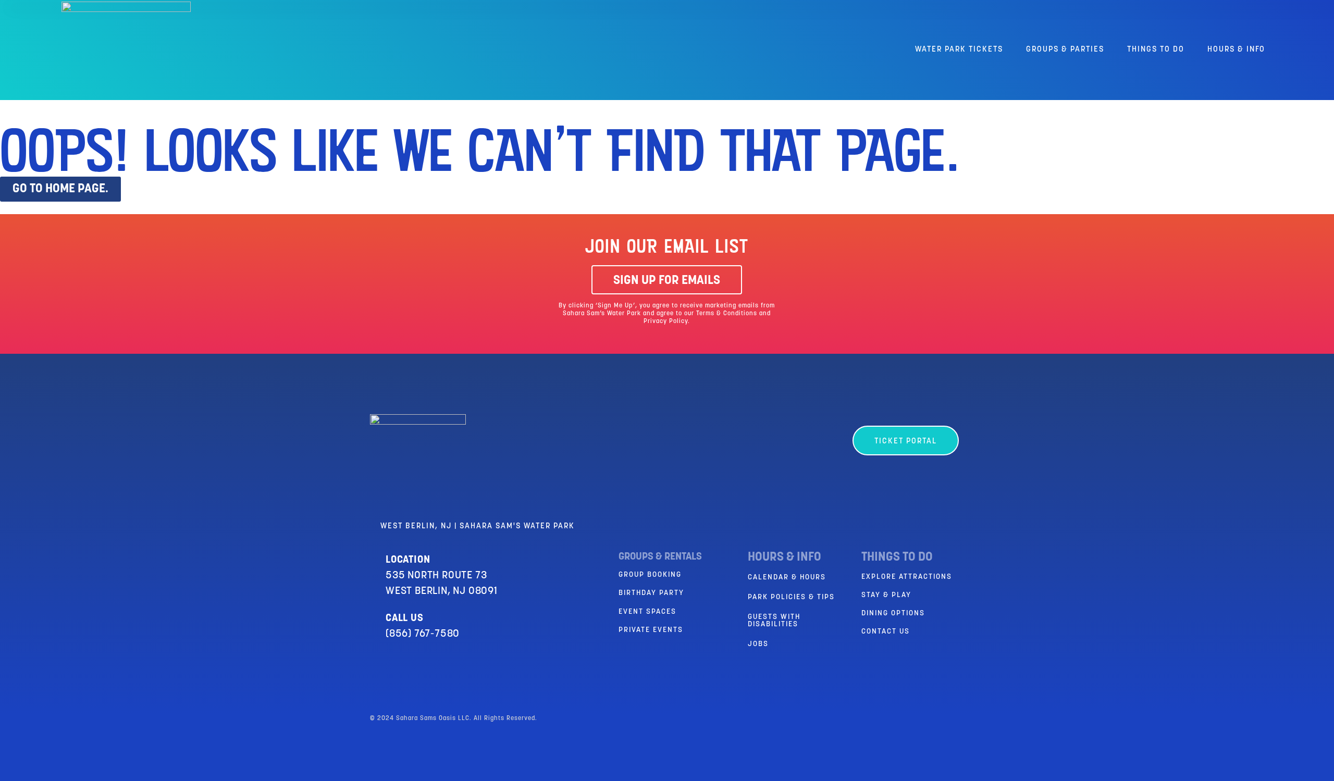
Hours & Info (1236, 50)
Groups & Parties (1065, 50)
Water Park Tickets (959, 50)
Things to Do (1155, 50)
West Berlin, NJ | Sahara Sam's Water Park (477, 526)
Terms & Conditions (726, 314)
